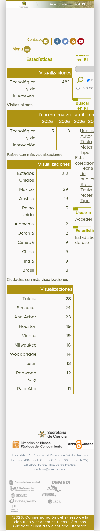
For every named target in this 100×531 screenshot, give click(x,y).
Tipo (85, 152)
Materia (88, 195)
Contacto (34, 39)
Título (86, 190)
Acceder (83, 219)
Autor (86, 184)
